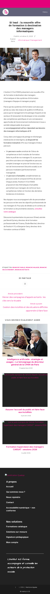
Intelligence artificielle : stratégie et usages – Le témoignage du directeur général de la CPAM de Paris (25, 362)
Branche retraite (22, 270)
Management (36, 40)
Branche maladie (32, 267)
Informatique (23, 40)
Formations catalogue (17, 526)
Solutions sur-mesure (16, 532)
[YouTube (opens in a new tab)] (27, 3)
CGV (22, 587)
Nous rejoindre (13, 497)
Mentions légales (31, 587)
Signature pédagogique (17, 537)
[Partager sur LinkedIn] (25, 283)
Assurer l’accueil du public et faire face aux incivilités (25, 410)
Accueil (9, 486)
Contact (10, 502)
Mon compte (12, 542)
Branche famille (18, 267)
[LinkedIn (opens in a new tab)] (23, 3)
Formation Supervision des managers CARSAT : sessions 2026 (25, 448)
